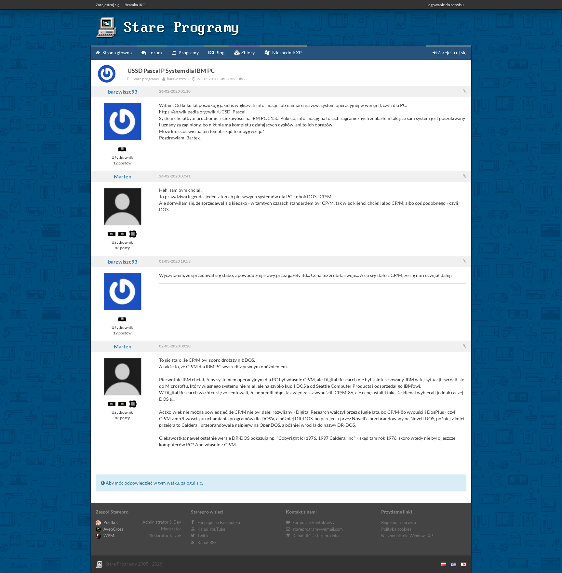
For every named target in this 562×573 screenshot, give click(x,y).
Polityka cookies (396, 529)
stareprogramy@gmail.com (317, 529)
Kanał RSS (207, 542)
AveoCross (113, 529)
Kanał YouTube (211, 529)
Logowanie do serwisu (445, 4)
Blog (219, 52)
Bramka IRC (135, 4)
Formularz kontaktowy (313, 522)
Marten (122, 176)
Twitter (204, 535)
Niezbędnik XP (286, 52)
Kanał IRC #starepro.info (315, 535)
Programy (188, 52)
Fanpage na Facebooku (218, 522)
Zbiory (247, 52)
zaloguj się (191, 483)
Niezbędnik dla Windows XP (407, 535)
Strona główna (116, 52)
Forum (154, 52)
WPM (108, 535)
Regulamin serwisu (398, 522)
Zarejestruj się (107, 4)
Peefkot (110, 522)
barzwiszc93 (122, 91)
